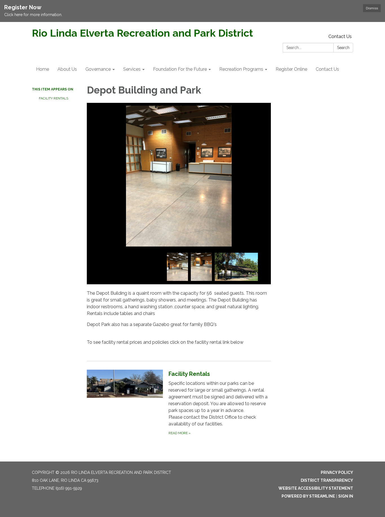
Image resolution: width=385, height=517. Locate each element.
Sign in (345, 496)
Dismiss (372, 8)
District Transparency (327, 480)
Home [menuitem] (42, 69)
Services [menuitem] (132, 69)
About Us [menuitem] (67, 69)
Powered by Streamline (308, 496)
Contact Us (340, 36)
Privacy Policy (337, 472)
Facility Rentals (53, 98)
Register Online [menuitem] (291, 69)
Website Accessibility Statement (315, 488)
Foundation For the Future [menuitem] (180, 69)
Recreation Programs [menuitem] (241, 69)
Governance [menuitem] (98, 69)
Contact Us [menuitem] (327, 69)
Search (343, 47)
